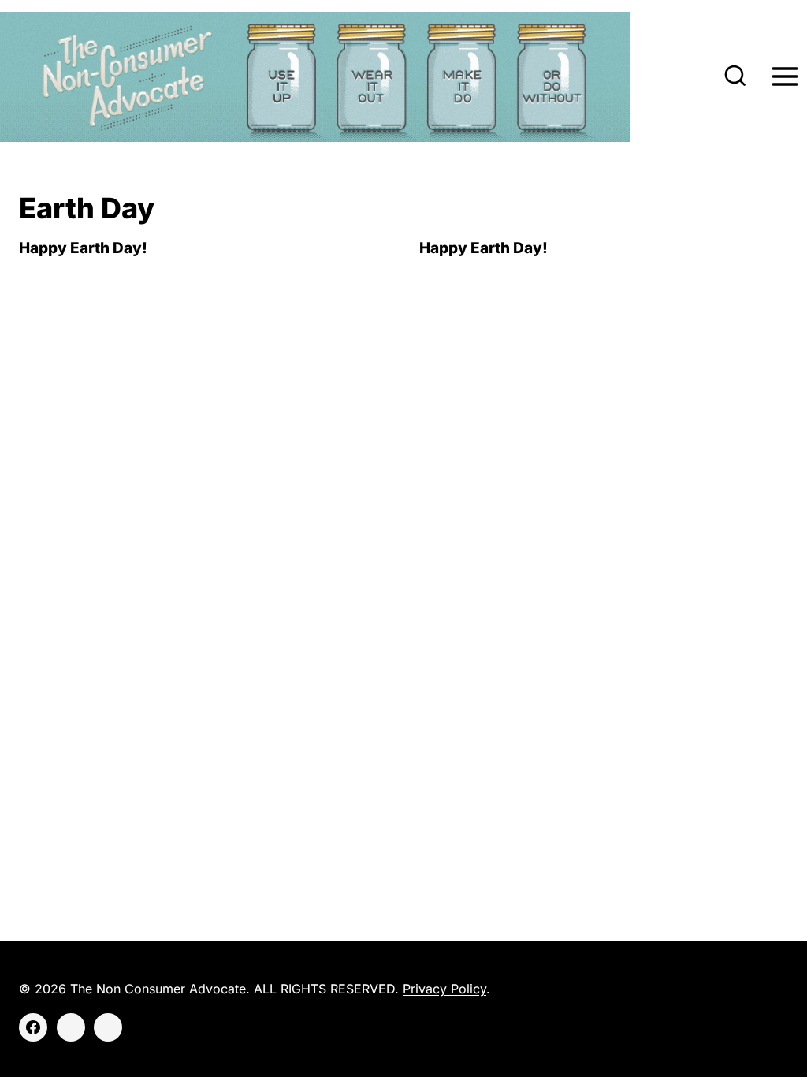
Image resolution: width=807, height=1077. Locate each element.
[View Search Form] (735, 77)
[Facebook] (33, 1027)
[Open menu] (784, 77)
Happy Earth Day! (83, 248)
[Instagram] (71, 1027)
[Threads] (108, 1027)
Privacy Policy (444, 989)
